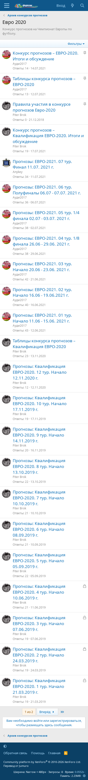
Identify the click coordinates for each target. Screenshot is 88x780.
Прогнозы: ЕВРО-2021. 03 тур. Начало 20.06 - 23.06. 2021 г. (42, 266)
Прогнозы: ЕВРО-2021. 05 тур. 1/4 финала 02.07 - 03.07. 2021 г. (46, 215)
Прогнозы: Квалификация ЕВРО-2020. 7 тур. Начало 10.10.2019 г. (39, 497)
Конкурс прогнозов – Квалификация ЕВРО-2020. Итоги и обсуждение (48, 135)
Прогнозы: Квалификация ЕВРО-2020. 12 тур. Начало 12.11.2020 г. (39, 372)
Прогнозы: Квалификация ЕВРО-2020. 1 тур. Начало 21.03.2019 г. (39, 686)
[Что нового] (72, 5)
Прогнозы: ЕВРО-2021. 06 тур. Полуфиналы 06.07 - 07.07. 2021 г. (47, 190)
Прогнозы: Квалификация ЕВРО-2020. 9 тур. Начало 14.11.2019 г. (39, 435)
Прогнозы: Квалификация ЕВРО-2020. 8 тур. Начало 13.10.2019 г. (39, 466)
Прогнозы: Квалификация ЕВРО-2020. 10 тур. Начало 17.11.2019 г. (39, 403)
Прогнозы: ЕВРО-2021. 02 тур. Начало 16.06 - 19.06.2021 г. (42, 292)
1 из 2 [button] (29, 712)
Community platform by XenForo (42, 762)
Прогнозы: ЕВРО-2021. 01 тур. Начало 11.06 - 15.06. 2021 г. (42, 318)
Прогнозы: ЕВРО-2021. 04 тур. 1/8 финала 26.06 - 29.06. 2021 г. (46, 241)
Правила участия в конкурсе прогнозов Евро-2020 (42, 107)
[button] (5, 746)
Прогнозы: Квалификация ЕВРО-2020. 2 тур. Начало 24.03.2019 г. (39, 655)
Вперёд (45, 712)
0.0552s (79, 772)
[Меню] (6, 5)
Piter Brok (19, 115)
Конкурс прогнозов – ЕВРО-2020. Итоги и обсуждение (45, 56)
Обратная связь (15, 753)
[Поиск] (82, 5)
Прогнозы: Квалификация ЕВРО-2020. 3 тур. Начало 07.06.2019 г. (39, 623)
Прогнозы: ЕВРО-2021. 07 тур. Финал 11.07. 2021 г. (42, 164)
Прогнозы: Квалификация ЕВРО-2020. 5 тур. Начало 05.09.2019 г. (39, 560)
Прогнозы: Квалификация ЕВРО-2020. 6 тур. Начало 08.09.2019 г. (39, 529)
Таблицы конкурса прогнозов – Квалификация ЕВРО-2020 (44, 343)
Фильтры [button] (75, 43)
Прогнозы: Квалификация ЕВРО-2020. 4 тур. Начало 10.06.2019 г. (39, 592)
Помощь (38, 753)
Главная (54, 753)
